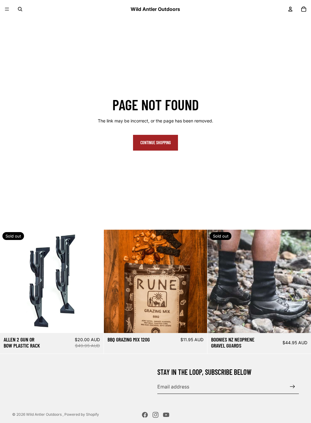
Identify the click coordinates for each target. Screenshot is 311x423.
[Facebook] (145, 414)
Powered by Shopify (81, 414)
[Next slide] (198, 281)
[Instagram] (155, 414)
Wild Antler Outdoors (44, 414)
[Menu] (7, 9)
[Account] (290, 9)
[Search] (20, 9)
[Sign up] (292, 386)
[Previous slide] (113, 281)
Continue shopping (155, 142)
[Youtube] (166, 414)
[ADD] (198, 323)
